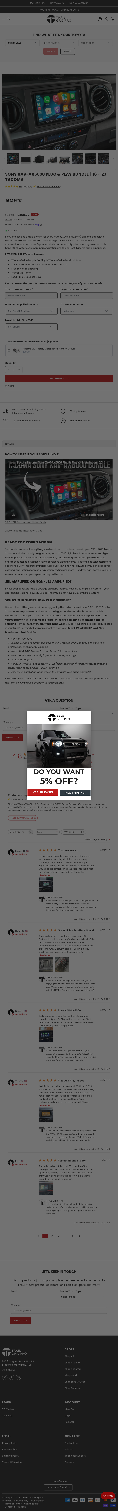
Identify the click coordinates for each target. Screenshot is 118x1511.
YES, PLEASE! (43, 792)
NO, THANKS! (75, 792)
